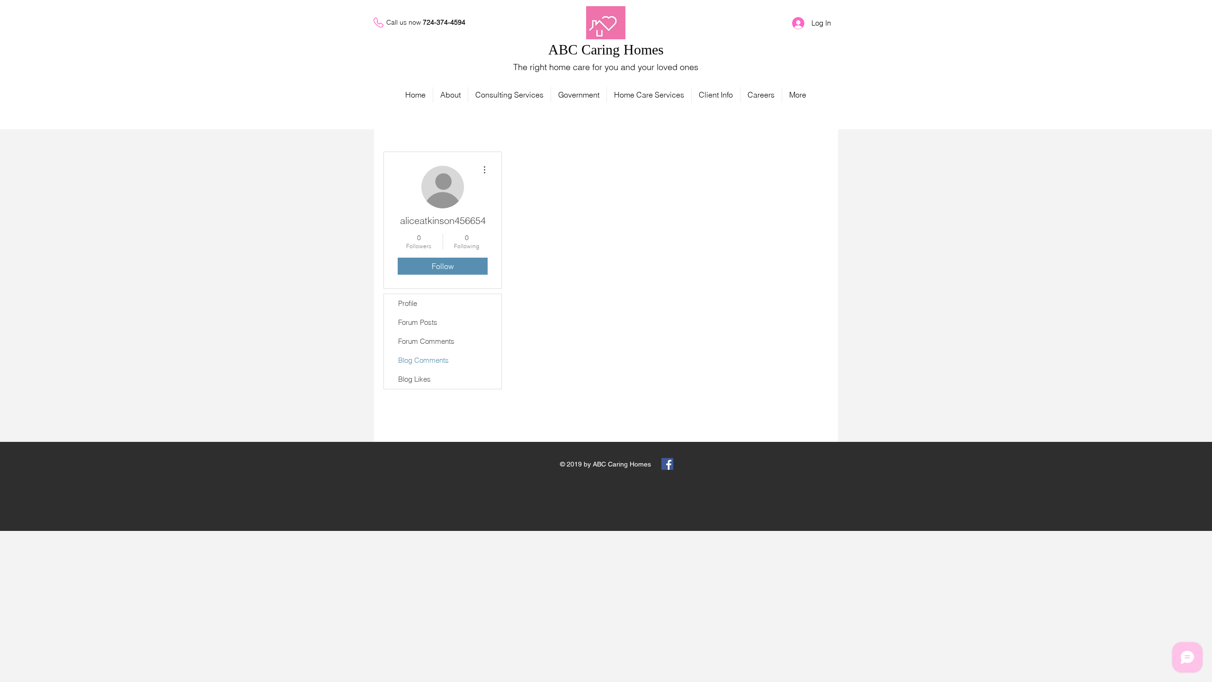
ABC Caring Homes (606, 49)
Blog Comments (423, 360)
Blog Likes (414, 379)
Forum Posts (417, 322)
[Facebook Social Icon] (667, 464)
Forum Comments (426, 341)
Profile (407, 303)
